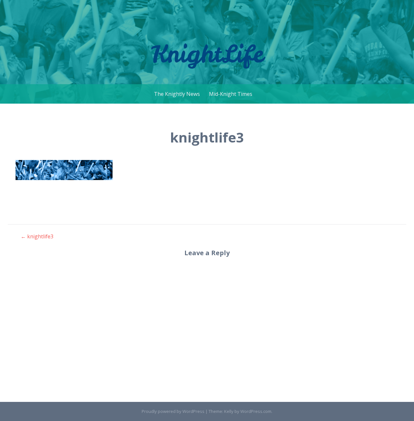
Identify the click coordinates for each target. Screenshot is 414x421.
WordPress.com (255, 411)
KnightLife (207, 54)
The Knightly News (177, 93)
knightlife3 (37, 236)
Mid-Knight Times (230, 93)
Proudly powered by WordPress (173, 411)
